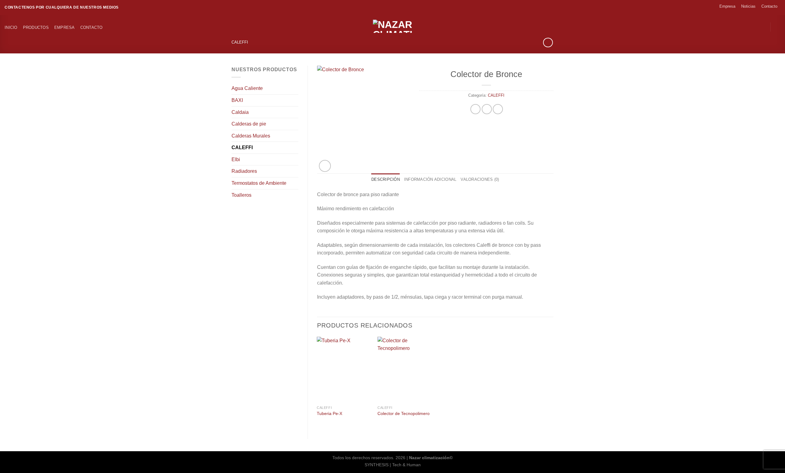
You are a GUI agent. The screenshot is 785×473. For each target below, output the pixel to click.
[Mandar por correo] (498, 109)
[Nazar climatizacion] (392, 26)
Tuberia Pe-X (329, 413)
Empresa (727, 6)
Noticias (748, 6)
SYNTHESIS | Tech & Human (393, 464)
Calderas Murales (251, 135)
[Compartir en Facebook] (475, 109)
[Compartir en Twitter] (487, 109)
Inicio (11, 27)
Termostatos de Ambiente (259, 183)
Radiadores (244, 171)
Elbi (236, 159)
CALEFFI (240, 42)
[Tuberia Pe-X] (344, 369)
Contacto (769, 6)
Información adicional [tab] (430, 179)
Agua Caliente (247, 88)
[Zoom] (325, 166)
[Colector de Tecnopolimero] (404, 369)
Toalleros (241, 195)
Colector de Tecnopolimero (403, 413)
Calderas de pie (249, 123)
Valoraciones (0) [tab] (480, 179)
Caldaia (240, 112)
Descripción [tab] (385, 179)
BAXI (237, 100)
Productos (36, 27)
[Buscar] (778, 27)
